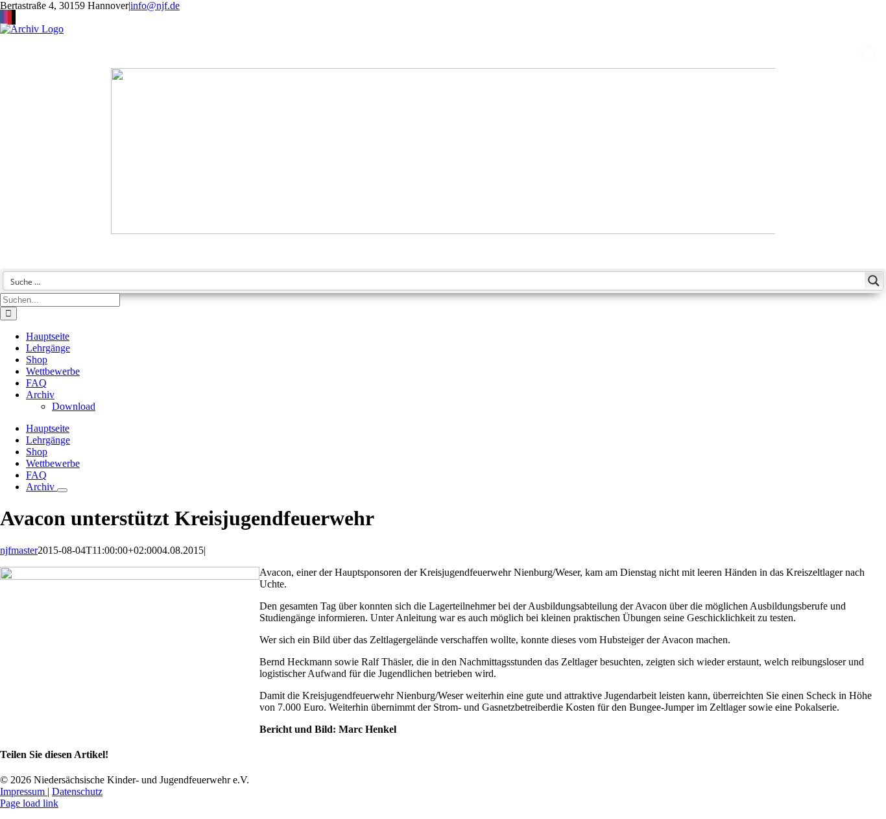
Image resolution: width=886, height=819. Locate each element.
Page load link (29, 803)
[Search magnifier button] (874, 281)
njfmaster (19, 550)
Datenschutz (77, 791)
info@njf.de (155, 5)
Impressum (23, 791)
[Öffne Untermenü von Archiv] (62, 490)
